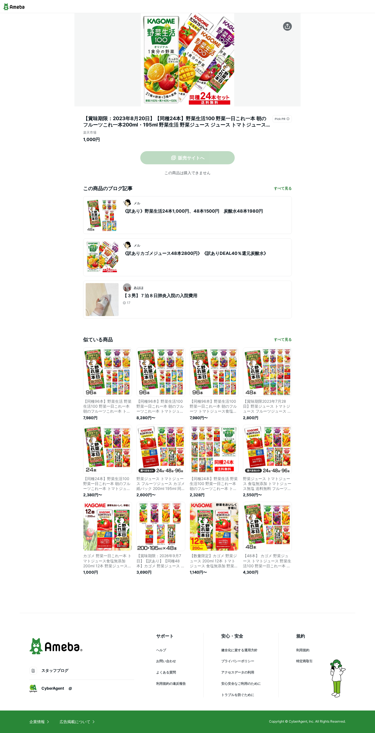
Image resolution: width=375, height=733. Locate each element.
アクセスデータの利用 (237, 672)
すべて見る (283, 188)
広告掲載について (75, 721)
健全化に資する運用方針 (239, 650)
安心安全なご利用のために (241, 683)
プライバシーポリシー (237, 661)
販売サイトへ (191, 157)
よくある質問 (166, 672)
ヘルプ (161, 650)
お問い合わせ (166, 661)
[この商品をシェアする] (287, 26)
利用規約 (302, 650)
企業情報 (37, 721)
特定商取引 (304, 661)
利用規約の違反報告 (171, 683)
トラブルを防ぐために (237, 695)
